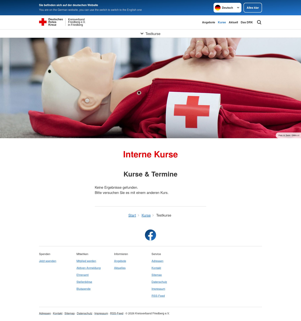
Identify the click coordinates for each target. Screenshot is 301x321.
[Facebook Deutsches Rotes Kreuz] (150, 235)
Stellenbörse (84, 282)
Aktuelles (120, 268)
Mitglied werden (86, 261)
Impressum (158, 289)
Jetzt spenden (47, 261)
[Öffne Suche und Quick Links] (259, 22)
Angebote (208, 22)
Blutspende (83, 289)
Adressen (157, 261)
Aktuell (233, 22)
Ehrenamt (82, 275)
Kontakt (156, 268)
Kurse (222, 22)
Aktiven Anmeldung (88, 268)
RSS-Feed (158, 296)
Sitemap (157, 275)
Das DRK (247, 22)
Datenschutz (159, 282)
